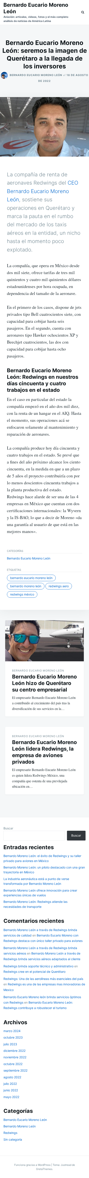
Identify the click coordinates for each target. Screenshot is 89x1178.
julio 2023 (10, 1044)
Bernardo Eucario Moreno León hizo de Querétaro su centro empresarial (44, 683)
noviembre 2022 (14, 1057)
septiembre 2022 (15, 1070)
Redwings (10, 1133)
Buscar (8, 828)
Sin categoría (12, 1139)
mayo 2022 (11, 1097)
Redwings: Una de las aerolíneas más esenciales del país (43, 979)
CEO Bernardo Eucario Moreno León (42, 191)
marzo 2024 (12, 1031)
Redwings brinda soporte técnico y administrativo (38, 966)
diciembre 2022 (14, 1050)
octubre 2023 (13, 1037)
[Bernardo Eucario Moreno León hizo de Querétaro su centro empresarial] (44, 640)
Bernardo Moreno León (25, 586)
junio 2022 (10, 1090)
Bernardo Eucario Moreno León (36, 75)
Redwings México (22, 594)
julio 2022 (10, 1083)
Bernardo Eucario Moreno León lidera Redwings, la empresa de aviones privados (44, 752)
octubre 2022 (12, 1064)
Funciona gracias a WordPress (32, 1164)
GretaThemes (44, 1169)
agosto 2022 (12, 1077)
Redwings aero (59, 586)
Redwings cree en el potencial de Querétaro (34, 971)
